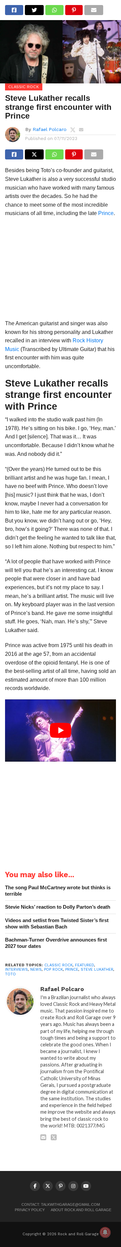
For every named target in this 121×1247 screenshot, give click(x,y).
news (36, 969)
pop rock (53, 969)
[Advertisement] (60, 270)
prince (71, 969)
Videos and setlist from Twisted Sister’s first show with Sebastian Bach (57, 923)
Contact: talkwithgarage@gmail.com (61, 1204)
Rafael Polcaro (50, 129)
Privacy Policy (30, 1210)
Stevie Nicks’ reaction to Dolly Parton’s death (57, 907)
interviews (16, 969)
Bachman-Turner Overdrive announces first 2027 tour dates (56, 943)
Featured (84, 965)
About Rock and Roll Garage (81, 1210)
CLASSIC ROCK (58, 965)
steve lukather (97, 969)
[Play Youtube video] (60, 730)
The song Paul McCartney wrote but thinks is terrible (58, 891)
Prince (106, 213)
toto (10, 974)
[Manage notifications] (105, 1232)
